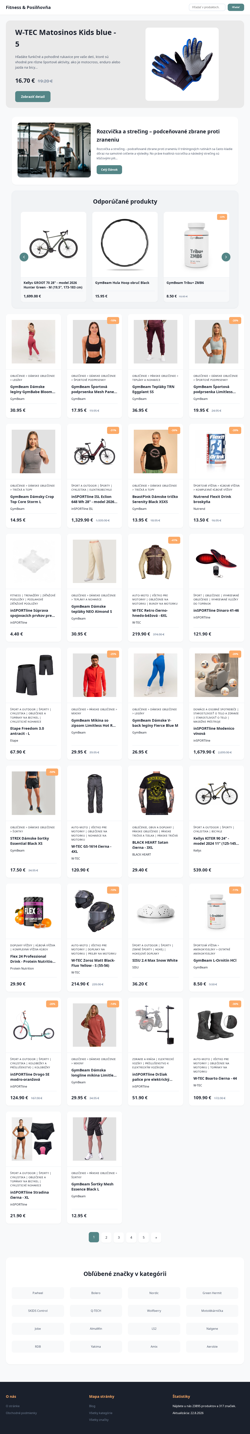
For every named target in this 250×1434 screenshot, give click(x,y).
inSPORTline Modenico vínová (213, 731)
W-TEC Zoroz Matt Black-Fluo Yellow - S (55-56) (93, 963)
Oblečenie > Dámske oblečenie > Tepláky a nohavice (93, 597)
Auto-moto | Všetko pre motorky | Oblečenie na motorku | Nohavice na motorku (89, 833)
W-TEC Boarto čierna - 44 (215, 1078)
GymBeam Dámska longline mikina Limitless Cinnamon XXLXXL (94, 1073)
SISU (135, 967)
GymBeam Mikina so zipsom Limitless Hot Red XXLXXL (94, 723)
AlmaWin (96, 1329)
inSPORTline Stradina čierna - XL (29, 1195)
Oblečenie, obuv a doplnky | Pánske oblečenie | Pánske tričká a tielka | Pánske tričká (155, 831)
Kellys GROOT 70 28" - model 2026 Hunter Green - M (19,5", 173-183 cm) (53, 285)
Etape (14, 740)
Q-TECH (96, 1311)
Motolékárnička (212, 1311)
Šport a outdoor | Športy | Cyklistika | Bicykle (213, 829)
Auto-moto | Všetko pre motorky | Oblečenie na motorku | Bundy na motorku (155, 599)
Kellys (197, 850)
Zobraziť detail (33, 96)
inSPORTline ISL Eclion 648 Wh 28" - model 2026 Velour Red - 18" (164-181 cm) (93, 499)
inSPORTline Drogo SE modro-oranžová (29, 1077)
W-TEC (136, 623)
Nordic (154, 1293)
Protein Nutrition (22, 968)
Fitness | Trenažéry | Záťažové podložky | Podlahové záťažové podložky (32, 599)
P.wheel (38, 1293)
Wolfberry (154, 1311)
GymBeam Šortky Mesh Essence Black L (92, 1187)
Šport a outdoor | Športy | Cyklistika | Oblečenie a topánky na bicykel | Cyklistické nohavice (30, 715)
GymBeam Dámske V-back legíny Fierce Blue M (155, 723)
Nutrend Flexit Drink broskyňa (212, 499)
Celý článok (109, 170)
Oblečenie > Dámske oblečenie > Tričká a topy (32, 487)
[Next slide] (226, 257)
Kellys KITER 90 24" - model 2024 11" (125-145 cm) (214, 841)
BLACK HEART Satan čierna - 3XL (150, 845)
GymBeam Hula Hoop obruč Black (122, 283)
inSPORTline (18, 623)
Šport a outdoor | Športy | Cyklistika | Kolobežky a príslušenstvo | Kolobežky (30, 1063)
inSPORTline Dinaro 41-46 (216, 610)
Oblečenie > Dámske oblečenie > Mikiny (93, 1061)
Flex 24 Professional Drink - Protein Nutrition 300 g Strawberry (32, 959)
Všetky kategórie (100, 1413)
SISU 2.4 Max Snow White (155, 960)
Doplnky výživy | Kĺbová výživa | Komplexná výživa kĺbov (32, 947)
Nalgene (212, 1329)
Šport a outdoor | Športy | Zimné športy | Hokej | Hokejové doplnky (152, 949)
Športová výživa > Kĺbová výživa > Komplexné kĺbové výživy (216, 487)
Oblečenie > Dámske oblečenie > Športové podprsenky (93, 378)
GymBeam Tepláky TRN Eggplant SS (153, 389)
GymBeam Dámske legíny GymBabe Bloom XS (31, 389)
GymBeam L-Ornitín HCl (214, 960)
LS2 (154, 1329)
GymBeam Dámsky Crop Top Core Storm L (32, 499)
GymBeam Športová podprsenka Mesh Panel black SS (93, 389)
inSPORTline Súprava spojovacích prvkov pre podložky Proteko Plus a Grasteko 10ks (32, 613)
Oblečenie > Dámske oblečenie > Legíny (32, 378)
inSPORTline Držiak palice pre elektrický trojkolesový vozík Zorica (154, 1077)
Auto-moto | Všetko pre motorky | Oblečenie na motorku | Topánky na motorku (211, 1065)
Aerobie (212, 1347)
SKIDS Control (38, 1311)
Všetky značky (99, 1420)
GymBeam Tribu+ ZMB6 (185, 283)
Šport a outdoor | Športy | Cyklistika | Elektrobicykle (91, 487)
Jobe (38, 1329)
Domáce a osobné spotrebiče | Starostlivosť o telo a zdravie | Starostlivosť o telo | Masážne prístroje (216, 715)
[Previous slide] (24, 257)
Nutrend (199, 509)
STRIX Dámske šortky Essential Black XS (29, 841)
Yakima (96, 1347)
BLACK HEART (141, 854)
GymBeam (17, 399)
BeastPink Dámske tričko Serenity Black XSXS (155, 499)
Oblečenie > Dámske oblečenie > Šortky (32, 829)
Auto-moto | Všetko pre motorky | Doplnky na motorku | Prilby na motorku (93, 949)
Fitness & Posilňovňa (28, 7)
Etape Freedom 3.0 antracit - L (27, 731)
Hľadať (236, 7)
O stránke (13, 1406)
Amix (154, 1347)
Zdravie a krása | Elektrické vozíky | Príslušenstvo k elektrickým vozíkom (153, 1063)
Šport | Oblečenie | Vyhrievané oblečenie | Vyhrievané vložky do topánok (216, 599)
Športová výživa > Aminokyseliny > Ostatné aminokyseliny (211, 949)
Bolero (95, 1293)
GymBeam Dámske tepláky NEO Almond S (91, 609)
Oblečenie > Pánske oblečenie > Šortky (94, 1175)
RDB (38, 1347)
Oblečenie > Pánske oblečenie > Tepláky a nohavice (155, 378)
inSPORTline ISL (82, 509)
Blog (92, 1406)
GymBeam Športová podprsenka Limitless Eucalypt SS (213, 389)
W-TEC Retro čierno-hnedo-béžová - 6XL (150, 613)
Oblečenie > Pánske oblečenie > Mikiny (94, 711)
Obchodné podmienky (21, 1413)
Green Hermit (212, 1293)
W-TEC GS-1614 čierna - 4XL (91, 849)
